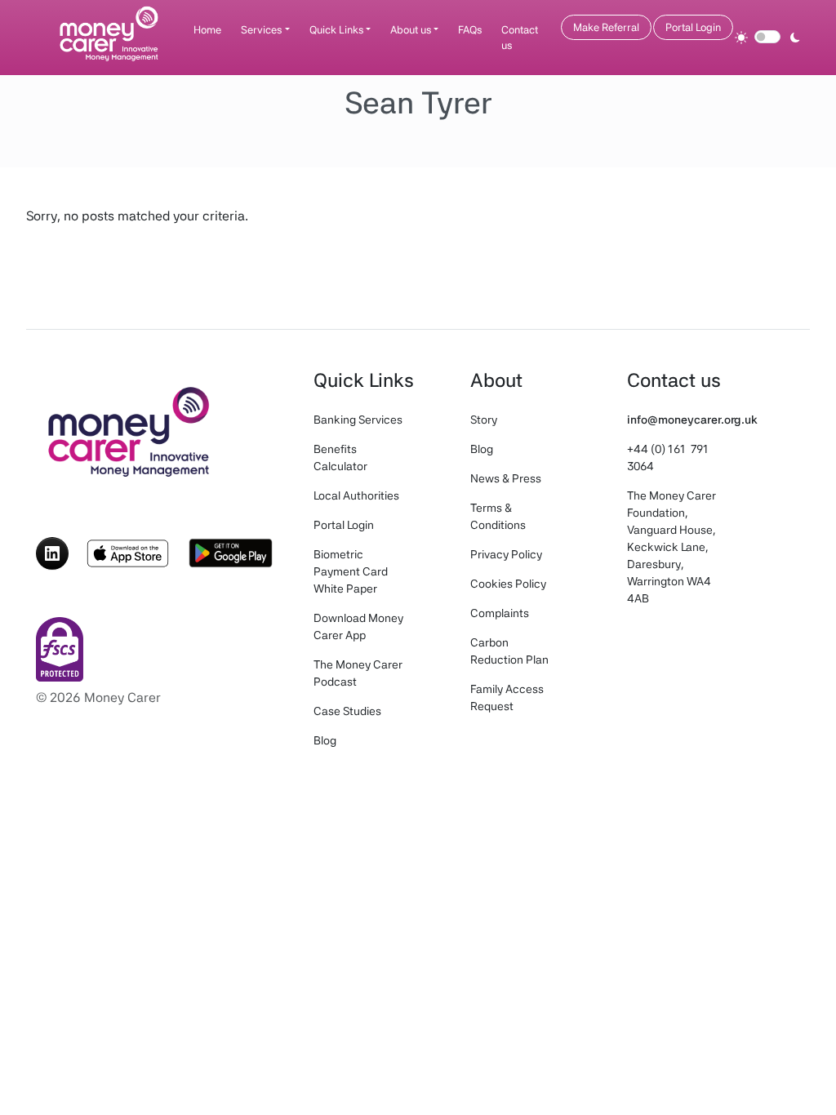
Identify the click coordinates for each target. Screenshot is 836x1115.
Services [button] (261, 30)
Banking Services (358, 419)
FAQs (470, 30)
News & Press (505, 478)
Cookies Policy (508, 583)
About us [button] (410, 30)
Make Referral (606, 27)
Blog (325, 740)
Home (207, 30)
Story (483, 419)
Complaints (499, 613)
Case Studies (347, 710)
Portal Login (693, 27)
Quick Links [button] (336, 30)
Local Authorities (356, 495)
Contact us (519, 38)
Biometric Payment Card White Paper (351, 571)
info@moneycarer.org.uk (692, 419)
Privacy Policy (506, 554)
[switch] (767, 36)
